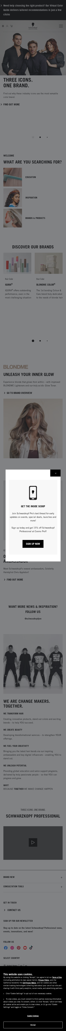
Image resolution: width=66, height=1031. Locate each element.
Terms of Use (57, 977)
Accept (33, 1025)
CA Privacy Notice (29, 983)
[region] (33, 998)
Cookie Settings (33, 1016)
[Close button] (55, 473)
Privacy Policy (43, 980)
